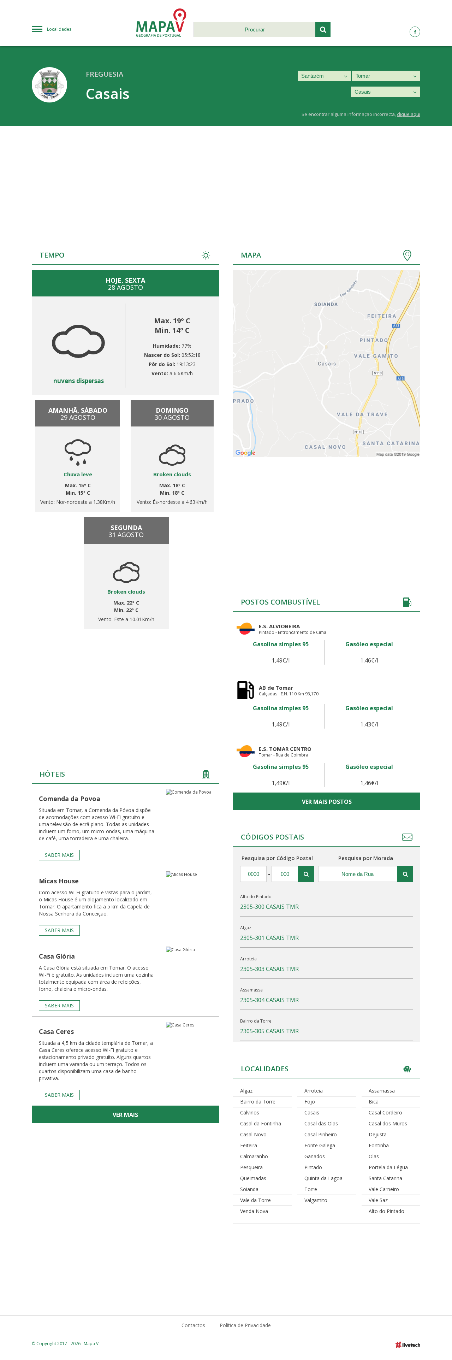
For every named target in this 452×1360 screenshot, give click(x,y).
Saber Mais (59, 855)
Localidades (59, 29)
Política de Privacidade (245, 1325)
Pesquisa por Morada (365, 857)
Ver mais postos (327, 802)
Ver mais (125, 1115)
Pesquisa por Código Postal (277, 857)
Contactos (193, 1325)
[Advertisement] (226, 178)
